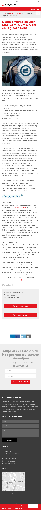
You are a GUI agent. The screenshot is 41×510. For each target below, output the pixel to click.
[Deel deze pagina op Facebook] (17, 338)
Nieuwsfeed (12, 503)
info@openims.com (13, 297)
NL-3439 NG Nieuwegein (11, 453)
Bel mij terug (22, 315)
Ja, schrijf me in (20, 382)
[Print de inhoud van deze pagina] (38, 13)
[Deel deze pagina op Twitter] (23, 338)
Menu (33, 9)
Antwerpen (17, 207)
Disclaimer (5, 503)
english (38, 2)
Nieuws (19, 13)
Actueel (11, 13)
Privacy (19, 503)
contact (32, 2)
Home (5, 13)
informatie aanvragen (22, 2)
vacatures (12, 2)
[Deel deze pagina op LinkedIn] (12, 338)
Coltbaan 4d (7, 451)
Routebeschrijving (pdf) (8, 493)
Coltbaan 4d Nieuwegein (14, 292)
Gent (25, 207)
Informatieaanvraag (20, 306)
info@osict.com (24, 280)
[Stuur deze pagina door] (28, 338)
